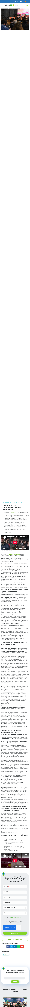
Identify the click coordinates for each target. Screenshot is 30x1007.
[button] (27, 5)
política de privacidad (15, 917)
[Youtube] (20, 1)
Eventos (6, 954)
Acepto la (13, 917)
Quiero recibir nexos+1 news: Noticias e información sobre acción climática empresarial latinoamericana (14, 921)
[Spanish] (25, 2)
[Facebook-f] (13, 1)
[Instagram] (15, 1)
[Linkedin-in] (17, 1)
